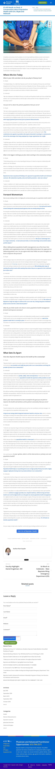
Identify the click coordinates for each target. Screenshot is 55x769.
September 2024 (7, 699)
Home (33, 7)
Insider (5, 714)
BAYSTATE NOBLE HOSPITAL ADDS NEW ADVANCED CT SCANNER (19, 665)
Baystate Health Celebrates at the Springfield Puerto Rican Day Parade (22, 656)
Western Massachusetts (9, 717)
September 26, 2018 (34, 538)
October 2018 (6, 701)
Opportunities (42, 2)
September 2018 (7, 693)
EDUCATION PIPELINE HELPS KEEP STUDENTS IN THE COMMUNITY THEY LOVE (22, 680)
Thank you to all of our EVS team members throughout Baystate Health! (22, 659)
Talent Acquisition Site (7, 751)
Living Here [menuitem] (44, 765)
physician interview (8, 722)
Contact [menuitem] (30, 767)
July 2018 (5, 690)
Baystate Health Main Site (6, 746)
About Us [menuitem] (32, 765)
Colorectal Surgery (8, 725)
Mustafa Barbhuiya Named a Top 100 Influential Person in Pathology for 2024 (23, 654)
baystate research (8, 719)
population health (8, 22)
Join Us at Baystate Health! (27, 531)
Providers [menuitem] (38, 765)
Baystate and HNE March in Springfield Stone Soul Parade (18, 662)
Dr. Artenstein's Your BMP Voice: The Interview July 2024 (18, 667)
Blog (37, 7)
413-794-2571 (36, 744)
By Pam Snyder (25, 538)
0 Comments (43, 538)
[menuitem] (28, 765)
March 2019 (6, 696)
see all (5, 704)
